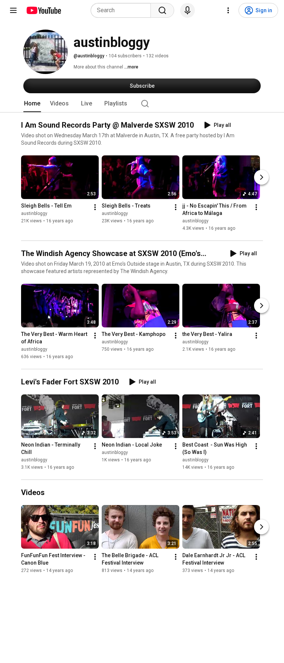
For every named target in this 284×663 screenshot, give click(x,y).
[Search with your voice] (187, 10)
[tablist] (142, 103)
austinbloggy (34, 213)
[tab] (32, 103)
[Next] (261, 177)
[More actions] (95, 207)
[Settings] (228, 10)
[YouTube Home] (43, 10)
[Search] (162, 10)
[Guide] (13, 10)
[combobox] (123, 10)
